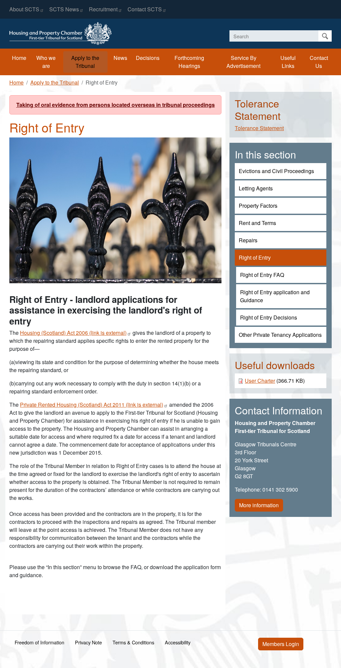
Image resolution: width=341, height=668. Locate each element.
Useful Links (288, 62)
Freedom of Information (39, 642)
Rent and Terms (257, 223)
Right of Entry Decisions (268, 317)
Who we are (46, 62)
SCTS (64, 9)
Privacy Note (88, 642)
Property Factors (258, 205)
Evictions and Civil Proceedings (276, 171)
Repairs (248, 240)
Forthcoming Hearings (189, 62)
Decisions (148, 58)
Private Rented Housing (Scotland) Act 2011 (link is (91, 404)
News (120, 58)
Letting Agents (256, 188)
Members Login (280, 644)
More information (259, 505)
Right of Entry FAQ (262, 275)
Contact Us (319, 62)
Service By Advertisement (243, 62)
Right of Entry (255, 257)
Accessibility (177, 642)
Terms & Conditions (133, 642)
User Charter (260, 380)
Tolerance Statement (259, 128)
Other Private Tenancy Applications (280, 334)
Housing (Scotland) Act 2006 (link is (73, 332)
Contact (145, 9)
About (24, 9)
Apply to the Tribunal (85, 62)
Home (19, 58)
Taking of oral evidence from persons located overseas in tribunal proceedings (115, 105)
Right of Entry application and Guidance (275, 296)
